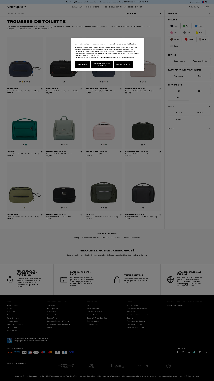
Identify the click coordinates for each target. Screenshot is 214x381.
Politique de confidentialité (108, 57)
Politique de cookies (127, 57)
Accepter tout (82, 64)
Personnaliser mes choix (123, 64)
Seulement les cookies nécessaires (102, 64)
